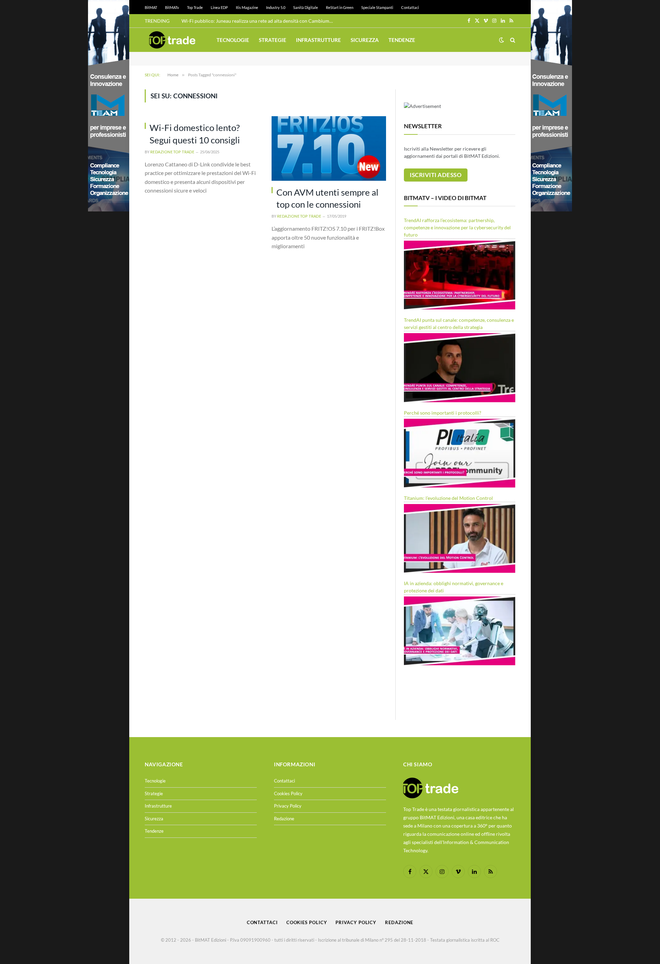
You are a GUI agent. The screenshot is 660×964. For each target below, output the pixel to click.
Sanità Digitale (305, 7)
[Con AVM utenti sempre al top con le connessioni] (329, 148)
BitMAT (151, 7)
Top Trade (195, 7)
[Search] (512, 40)
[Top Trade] (172, 40)
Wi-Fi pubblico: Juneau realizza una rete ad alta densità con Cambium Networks (259, 21)
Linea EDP (219, 7)
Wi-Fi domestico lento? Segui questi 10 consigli (195, 133)
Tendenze (401, 40)
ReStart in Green (339, 7)
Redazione (284, 818)
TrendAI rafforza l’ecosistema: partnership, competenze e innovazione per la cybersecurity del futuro (457, 227)
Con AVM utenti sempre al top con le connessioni (327, 198)
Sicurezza (365, 40)
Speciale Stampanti (377, 7)
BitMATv (172, 7)
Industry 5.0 (275, 7)
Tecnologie (233, 40)
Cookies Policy (288, 793)
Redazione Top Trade (172, 152)
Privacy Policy (287, 806)
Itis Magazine (247, 7)
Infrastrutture (318, 40)
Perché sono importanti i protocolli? (442, 413)
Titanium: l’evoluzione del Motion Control (448, 498)
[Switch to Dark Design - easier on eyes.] (501, 40)
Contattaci (410, 7)
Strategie (272, 40)
